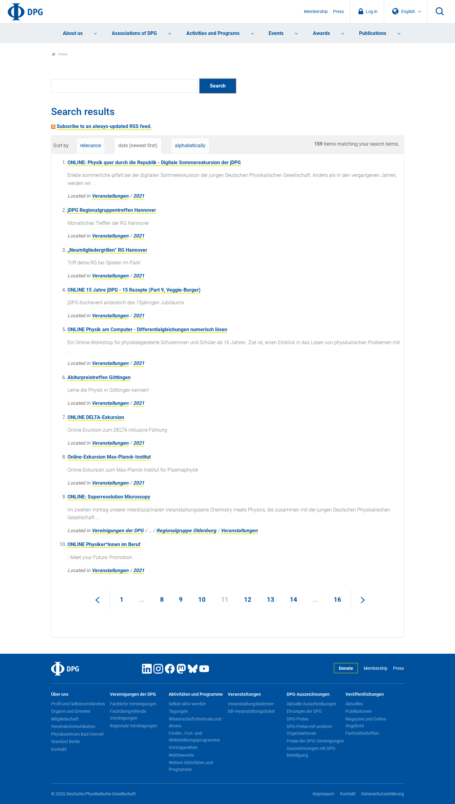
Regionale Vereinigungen (133, 725)
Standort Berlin (65, 741)
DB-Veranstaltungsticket (251, 711)
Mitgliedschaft (65, 718)
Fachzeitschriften (362, 733)
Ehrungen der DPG (304, 711)
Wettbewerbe (181, 755)
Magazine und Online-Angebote (366, 722)
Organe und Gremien (71, 711)
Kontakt (59, 749)
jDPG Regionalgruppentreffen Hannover (111, 210)
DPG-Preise (297, 718)
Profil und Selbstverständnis (78, 703)
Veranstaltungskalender (251, 703)
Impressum (323, 794)
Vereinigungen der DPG (118, 530)
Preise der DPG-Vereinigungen (315, 740)
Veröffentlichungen (364, 694)
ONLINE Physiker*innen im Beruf (104, 544)
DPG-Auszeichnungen (308, 694)
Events (276, 33)
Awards (321, 33)
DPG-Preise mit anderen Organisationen (309, 730)
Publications (372, 33)
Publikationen (358, 711)
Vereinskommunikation (73, 726)
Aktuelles (354, 703)
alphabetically (190, 145)
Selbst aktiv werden (187, 703)
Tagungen (178, 711)
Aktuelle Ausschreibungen (311, 703)
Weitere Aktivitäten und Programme (191, 766)
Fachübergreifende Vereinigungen (128, 715)
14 (293, 599)
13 (270, 599)
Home (62, 54)
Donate (346, 668)
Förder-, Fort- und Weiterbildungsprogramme (194, 736)
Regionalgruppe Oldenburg (186, 530)
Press (338, 11)
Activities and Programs (213, 33)
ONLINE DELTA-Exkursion (95, 417)
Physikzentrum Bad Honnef (77, 734)
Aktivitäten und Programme (196, 694)
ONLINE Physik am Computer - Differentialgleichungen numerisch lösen (147, 329)
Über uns (59, 694)
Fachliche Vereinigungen (133, 703)
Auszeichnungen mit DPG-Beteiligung (311, 752)
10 (202, 599)
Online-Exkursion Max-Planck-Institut (109, 457)
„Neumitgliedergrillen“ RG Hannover (107, 250)
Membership (316, 11)
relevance (90, 145)
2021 (138, 196)
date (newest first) (138, 145)
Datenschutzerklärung (382, 794)
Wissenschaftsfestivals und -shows (196, 722)
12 (247, 599)
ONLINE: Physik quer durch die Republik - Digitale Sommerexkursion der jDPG (154, 162)
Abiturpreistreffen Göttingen (99, 377)
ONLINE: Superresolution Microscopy (108, 497)
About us (73, 33)
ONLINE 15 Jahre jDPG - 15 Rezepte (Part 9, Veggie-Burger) (134, 290)
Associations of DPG (134, 33)
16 (337, 599)
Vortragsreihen (183, 747)
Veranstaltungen (110, 196)
